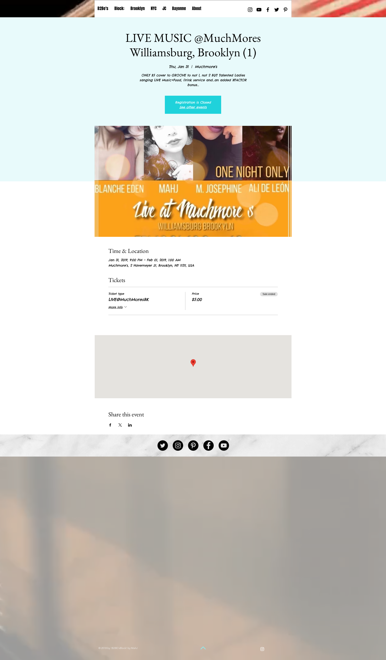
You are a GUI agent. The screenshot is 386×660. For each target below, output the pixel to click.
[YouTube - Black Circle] (224, 445)
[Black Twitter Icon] (277, 10)
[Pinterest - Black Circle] (193, 445)
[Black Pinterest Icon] (285, 10)
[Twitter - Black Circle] (162, 445)
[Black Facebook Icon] (268, 10)
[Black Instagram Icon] (250, 10)
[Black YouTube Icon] (259, 10)
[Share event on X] (120, 425)
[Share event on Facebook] (110, 425)
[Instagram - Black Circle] (178, 445)
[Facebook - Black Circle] (208, 445)
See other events (193, 107)
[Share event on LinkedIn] (130, 425)
